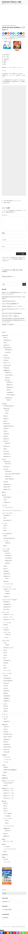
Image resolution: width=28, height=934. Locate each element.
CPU (3, 403)
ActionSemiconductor (8, 405)
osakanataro (13, 25)
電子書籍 (4, 854)
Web (3, 495)
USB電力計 (6, 700)
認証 (4, 545)
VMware (5, 751)
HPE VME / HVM (7, 734)
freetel (8, 399)
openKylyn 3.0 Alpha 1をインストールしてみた (12, 306)
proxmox (5, 749)
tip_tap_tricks (6, 520)
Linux (5, 469)
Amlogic (5, 418)
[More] (23, 33)
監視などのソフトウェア (7, 780)
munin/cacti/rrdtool (7, 782)
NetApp (5, 571)
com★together (5, 917)
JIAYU (8, 389)
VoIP (5, 810)
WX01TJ (7, 830)
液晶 (4, 772)
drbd (4, 566)
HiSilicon (5, 428)
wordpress (6, 502)
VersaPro (5, 629)
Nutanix (5, 741)
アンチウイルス (7, 507)
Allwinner (5, 408)
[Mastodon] (11, 33)
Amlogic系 (6, 601)
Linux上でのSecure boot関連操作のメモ (10, 303)
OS (2, 459)
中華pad (5, 367)
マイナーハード (15, 200)
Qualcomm (6, 446)
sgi (4, 517)
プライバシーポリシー (6, 926)
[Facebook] (3, 33)
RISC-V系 (6, 609)
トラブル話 (6, 846)
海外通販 (4, 778)
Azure (5, 729)
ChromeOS (7, 471)
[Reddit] (8, 33)
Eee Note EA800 (9, 200)
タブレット (4, 612)
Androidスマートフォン (9, 589)
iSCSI (5, 568)
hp (4, 528)
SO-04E (5, 360)
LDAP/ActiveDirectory (8, 538)
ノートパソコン (5, 622)
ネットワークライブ (8, 826)
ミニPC (5, 637)
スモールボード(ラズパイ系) (8, 599)
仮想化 (3, 724)
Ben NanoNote (7, 678)
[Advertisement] (14, 16)
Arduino (5, 767)
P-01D (5, 355)
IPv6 (6, 820)
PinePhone (6, 596)
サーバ (3, 523)
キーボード (6, 757)
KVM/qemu (6, 739)
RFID (5, 808)
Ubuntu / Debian (8, 478)
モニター (4, 714)
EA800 (5, 202)
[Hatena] (13, 33)
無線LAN (5, 836)
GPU (5, 652)
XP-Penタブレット (8, 798)
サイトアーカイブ (6, 513)
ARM (5, 421)
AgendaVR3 (6, 515)
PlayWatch (6, 690)
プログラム (4, 640)
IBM (4, 530)
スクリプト (6, 670)
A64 (6, 410)
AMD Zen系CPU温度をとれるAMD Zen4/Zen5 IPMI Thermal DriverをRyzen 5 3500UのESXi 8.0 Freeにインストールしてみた (14, 320)
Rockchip (6, 453)
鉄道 (3, 839)
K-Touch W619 (8, 375)
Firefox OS (6, 466)
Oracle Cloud (6, 746)
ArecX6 (5, 675)
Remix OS (7, 463)
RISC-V (5, 451)
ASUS (5, 200)
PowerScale (6, 573)
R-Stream (6, 357)
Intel (4, 431)
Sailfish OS (7, 476)
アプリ (3, 505)
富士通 (5, 624)
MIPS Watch (7, 349)
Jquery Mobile (7, 497)
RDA (5, 448)
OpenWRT (6, 721)
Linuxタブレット (7, 617)
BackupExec (8, 555)
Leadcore (5, 433)
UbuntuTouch (6, 484)
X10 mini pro (6, 365)
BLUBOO (9, 382)
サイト (3, 246)
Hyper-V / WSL (7, 736)
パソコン (4, 627)
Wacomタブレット (8, 795)
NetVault (7, 563)
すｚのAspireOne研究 (6, 909)
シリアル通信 (6, 815)
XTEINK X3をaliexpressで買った (9, 301)
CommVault (7, 558)
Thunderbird (9, 392)
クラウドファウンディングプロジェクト (11, 510)
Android (3, 335)
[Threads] (21, 33)
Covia (6, 591)
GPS (5, 805)
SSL (4, 499)
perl (4, 657)
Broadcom (7, 372)
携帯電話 (5, 828)
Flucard (5, 683)
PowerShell (6, 660)
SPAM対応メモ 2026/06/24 (8, 324)
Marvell (6, 377)
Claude (6, 644)
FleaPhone (9, 387)
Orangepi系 (6, 604)
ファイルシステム (7, 583)
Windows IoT (6, 489)
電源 (3, 857)
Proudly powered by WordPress (18, 926)
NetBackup (7, 560)
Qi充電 (5, 693)
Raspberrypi (6, 606)
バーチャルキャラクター (9, 849)
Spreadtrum (7, 397)
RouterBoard (6, 695)
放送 (4, 833)
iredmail (6, 542)
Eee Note (8, 202)
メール (4, 239)
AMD (5, 416)
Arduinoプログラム (8, 647)
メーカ (20, 200)
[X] (6, 33)
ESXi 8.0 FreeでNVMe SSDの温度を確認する (12, 313)
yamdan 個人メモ (6, 901)
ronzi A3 (7, 352)
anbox (5, 337)
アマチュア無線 (7, 813)
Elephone (9, 384)
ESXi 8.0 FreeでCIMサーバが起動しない (10, 316)
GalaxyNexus (6, 340)
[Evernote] (16, 33)
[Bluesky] (18, 33)
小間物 (3, 755)
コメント (4, 215)
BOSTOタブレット (8, 790)
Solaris (5, 481)
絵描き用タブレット (6, 788)
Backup (5, 551)
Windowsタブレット (8, 619)
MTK (6, 380)
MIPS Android (6, 347)
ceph (6, 578)
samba (5, 581)
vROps (5, 785)
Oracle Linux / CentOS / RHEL (11, 473)
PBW (3, 492)
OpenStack (6, 744)
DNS (5, 535)
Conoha (5, 731)
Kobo (5, 688)
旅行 (4, 851)
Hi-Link (5, 685)
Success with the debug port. (18, 35)
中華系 (6, 593)
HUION (6, 634)
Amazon (5, 726)
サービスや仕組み (6, 533)
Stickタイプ (6, 362)
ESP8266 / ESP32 (7, 426)
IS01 (4, 342)
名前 (3, 233)
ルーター (4, 716)
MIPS (5, 441)
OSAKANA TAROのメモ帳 (11, 2)
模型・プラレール (7, 841)
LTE (4, 718)
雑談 (3, 844)
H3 (5, 413)
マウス (5, 762)
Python (5, 662)
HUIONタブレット (8, 793)
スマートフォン (5, 586)
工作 (3, 765)
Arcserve (7, 553)
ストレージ (4, 548)
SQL (4, 667)
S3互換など (6, 576)
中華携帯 (5, 370)
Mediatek (5, 438)
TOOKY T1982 (10, 394)
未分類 (3, 775)
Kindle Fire (6, 345)
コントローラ (6, 759)
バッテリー (6, 861)
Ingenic (6, 443)
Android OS (6, 461)
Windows (5, 486)
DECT (5, 803)
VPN (6, 823)
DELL (5, 525)
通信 (3, 801)
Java (5, 655)
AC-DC (5, 859)
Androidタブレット (8, 614)
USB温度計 (6, 698)
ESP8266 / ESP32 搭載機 (9, 769)
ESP (4, 650)
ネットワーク (6, 818)
